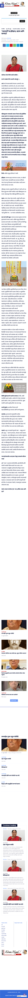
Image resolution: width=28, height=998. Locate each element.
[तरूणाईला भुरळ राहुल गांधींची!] (14, 625)
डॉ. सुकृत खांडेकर (4, 635)
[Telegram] (18, 45)
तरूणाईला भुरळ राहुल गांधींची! (14, 15)
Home (3, 28)
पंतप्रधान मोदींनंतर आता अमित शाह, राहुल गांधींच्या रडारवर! (13, 653)
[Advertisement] (14, 556)
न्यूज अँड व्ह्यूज (8, 28)
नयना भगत (9, 38)
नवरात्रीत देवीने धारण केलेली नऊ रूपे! (10, 775)
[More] (25, 45)
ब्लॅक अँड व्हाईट (3, 671)
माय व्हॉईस (3, 651)
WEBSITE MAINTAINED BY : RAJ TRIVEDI (14, 995)
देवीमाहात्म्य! (4, 767)
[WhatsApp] (14, 45)
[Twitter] (7, 45)
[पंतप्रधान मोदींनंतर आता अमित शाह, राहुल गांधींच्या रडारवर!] (14, 645)
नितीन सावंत (3, 697)
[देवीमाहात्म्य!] (14, 866)
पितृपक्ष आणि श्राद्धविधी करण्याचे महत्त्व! (10, 784)
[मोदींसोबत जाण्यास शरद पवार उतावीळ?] (14, 686)
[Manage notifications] (24, 995)
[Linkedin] (21, 45)
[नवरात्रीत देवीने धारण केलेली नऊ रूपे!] (14, 895)
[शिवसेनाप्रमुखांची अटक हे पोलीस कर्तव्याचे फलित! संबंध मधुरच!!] (14, 664)
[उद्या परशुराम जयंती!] (14, 835)
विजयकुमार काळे (4, 677)
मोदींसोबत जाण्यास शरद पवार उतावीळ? (9, 694)
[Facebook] (4, 45)
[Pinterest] (11, 45)
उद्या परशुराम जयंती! (6, 759)
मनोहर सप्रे (3, 655)
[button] (2, 6)
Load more (13, 700)
